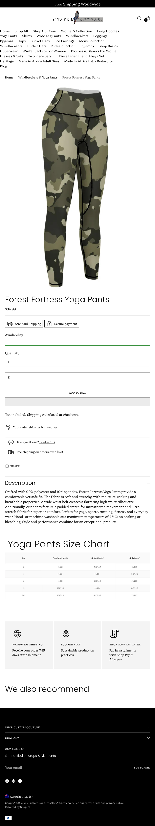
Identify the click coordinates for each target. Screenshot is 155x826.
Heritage (7, 61)
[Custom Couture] (77, 18)
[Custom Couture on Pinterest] (14, 781)
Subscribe (142, 767)
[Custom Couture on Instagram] (20, 781)
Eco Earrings (64, 40)
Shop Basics (108, 45)
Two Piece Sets (39, 55)
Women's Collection (76, 30)
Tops (22, 40)
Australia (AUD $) (20, 796)
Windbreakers (77, 35)
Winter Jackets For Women (44, 50)
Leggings (100, 35)
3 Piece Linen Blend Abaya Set (80, 55)
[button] (77, 401)
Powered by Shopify (17, 806)
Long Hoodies (108, 30)
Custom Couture (38, 802)
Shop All (21, 30)
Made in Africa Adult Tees (39, 61)
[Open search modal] (139, 18)
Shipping (34, 414)
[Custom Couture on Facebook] (7, 781)
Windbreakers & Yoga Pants (38, 77)
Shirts (27, 35)
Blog (3, 66)
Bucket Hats (40, 40)
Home (5, 30)
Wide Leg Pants (49, 35)
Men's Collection (92, 40)
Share (15, 466)
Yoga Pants (8, 35)
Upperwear (9, 50)
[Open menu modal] (7, 18)
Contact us (47, 442)
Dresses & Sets (11, 55)
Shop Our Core (44, 30)
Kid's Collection (63, 45)
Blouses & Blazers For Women (95, 50)
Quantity (12, 352)
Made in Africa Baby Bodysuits (88, 61)
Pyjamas (6, 40)
